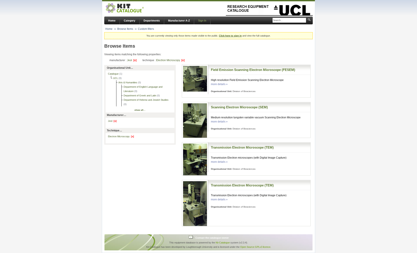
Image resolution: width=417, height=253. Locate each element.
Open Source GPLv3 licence (255, 247)
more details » (219, 84)
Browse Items (125, 28)
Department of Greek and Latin (140, 95)
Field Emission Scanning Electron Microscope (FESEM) (253, 70)
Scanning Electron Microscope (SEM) (239, 107)
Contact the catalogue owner (212, 237)
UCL (116, 78)
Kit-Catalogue (223, 242)
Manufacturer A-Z (179, 20)
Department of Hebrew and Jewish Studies (146, 100)
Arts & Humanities (128, 82)
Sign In (202, 20)
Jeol (132, 60)
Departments (152, 20)
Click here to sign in (230, 35)
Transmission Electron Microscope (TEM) (242, 147)
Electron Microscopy (170, 60)
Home (112, 20)
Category (129, 20)
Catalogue (113, 73)
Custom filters (146, 28)
